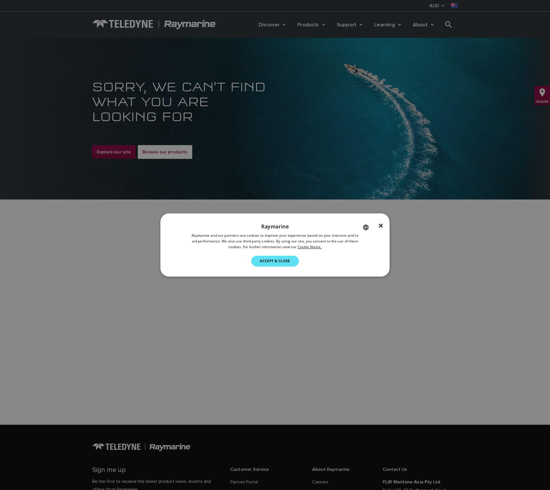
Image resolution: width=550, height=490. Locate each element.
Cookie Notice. (310, 246)
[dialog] (275, 244)
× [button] (380, 225)
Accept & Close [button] (275, 260)
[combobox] (366, 227)
